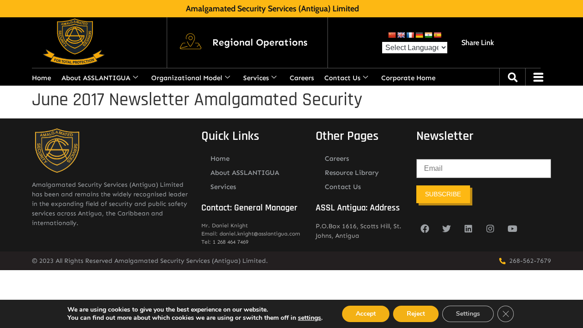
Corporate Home (408, 78)
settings (309, 318)
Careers (302, 78)
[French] (410, 35)
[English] (401, 35)
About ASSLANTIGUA (95, 78)
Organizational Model (186, 78)
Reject (416, 313)
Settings (468, 313)
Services (256, 78)
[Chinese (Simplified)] (392, 35)
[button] (260, 42)
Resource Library (352, 173)
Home (41, 78)
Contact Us (342, 78)
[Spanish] (437, 35)
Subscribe (443, 194)
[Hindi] (428, 35)
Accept (366, 313)
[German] (419, 35)
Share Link (477, 42)
